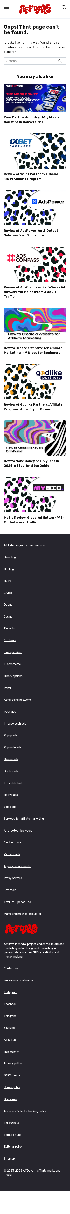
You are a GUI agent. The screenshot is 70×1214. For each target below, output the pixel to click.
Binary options (13, 676)
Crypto (8, 593)
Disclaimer (10, 1099)
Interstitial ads (13, 783)
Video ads (10, 807)
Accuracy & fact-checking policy (25, 1111)
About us (10, 1039)
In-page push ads (15, 723)
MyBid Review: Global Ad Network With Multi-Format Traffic (34, 520)
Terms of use (12, 1135)
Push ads (10, 711)
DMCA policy (12, 1075)
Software (10, 640)
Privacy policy (13, 1063)
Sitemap (9, 1158)
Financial (9, 628)
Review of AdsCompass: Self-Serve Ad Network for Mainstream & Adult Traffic (34, 291)
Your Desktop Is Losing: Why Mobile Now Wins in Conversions (32, 120)
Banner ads (11, 759)
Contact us (11, 968)
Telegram (10, 1016)
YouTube (9, 1028)
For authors (11, 1123)
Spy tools (10, 890)
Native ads (11, 795)
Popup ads (11, 735)
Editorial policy (13, 1146)
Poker (7, 688)
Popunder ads (13, 747)
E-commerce (12, 664)
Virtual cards (12, 854)
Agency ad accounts (17, 866)
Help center (11, 1051)
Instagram (10, 992)
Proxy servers (13, 878)
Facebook (10, 1004)
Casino (8, 616)
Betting (9, 569)
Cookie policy (12, 1087)
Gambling (10, 557)
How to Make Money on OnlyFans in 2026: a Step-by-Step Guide (31, 463)
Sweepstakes (13, 652)
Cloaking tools (13, 842)
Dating (8, 604)
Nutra (7, 581)
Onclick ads (11, 771)
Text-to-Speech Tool (18, 902)
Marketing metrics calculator (22, 913)
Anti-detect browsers (18, 830)
